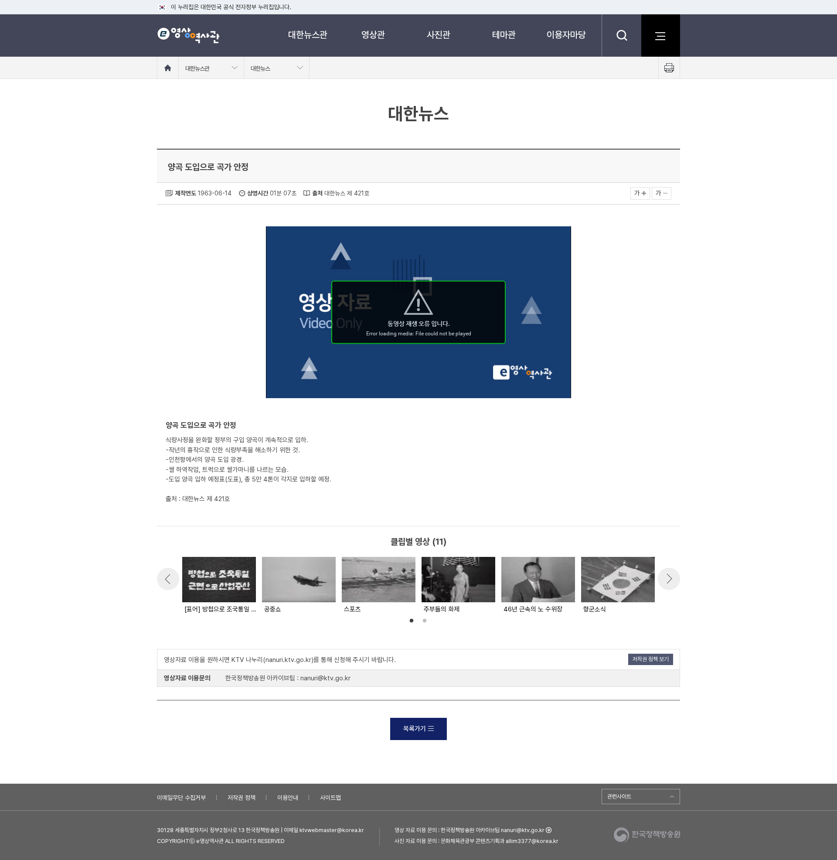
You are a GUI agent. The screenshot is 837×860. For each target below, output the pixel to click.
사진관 (438, 34)
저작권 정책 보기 (651, 659)
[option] (219, 585)
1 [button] (411, 621)
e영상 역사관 (188, 35)
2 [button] (424, 621)
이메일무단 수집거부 (181, 797)
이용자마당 (566, 34)
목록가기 (414, 729)
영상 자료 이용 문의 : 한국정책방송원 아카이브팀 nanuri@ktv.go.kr (469, 830)
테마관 (504, 34)
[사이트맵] (660, 35)
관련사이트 (619, 796)
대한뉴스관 (307, 34)
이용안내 (287, 797)
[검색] (621, 35)
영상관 (373, 34)
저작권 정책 (241, 797)
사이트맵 (330, 797)
